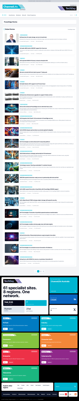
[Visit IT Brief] (10, 352)
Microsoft (24, 15)
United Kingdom (46, 385)
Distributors (18, 15)
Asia (18, 385)
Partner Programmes (31, 15)
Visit (4, 328)
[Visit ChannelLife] (48, 318)
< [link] (35, 271)
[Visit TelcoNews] (10, 368)
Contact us (14, 394)
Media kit (11, 328)
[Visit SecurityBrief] (48, 352)
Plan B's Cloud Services (24, 399)
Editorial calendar (21, 394)
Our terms (55, 394)
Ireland (32, 385)
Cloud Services (12, 15)
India (28, 385)
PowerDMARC (41, 399)
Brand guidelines (6, 394)
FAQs (38, 394)
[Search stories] (75, 386)
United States (20, 388)
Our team (48, 394)
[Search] (75, 15)
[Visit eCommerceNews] (10, 335)
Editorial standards (31, 394)
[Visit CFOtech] (10, 318)
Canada (22, 385)
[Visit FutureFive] (48, 335)
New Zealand (38, 385)
